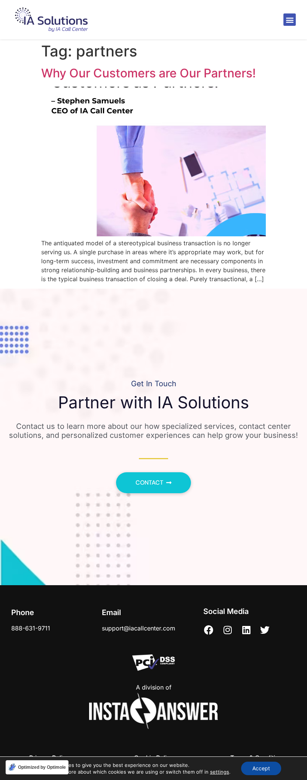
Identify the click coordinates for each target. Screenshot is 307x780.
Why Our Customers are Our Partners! (148, 73)
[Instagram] (227, 630)
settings (219, 772)
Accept (261, 768)
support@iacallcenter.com (138, 628)
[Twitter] (265, 630)
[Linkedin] (246, 630)
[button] (289, 19)
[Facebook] (209, 630)
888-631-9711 (30, 628)
